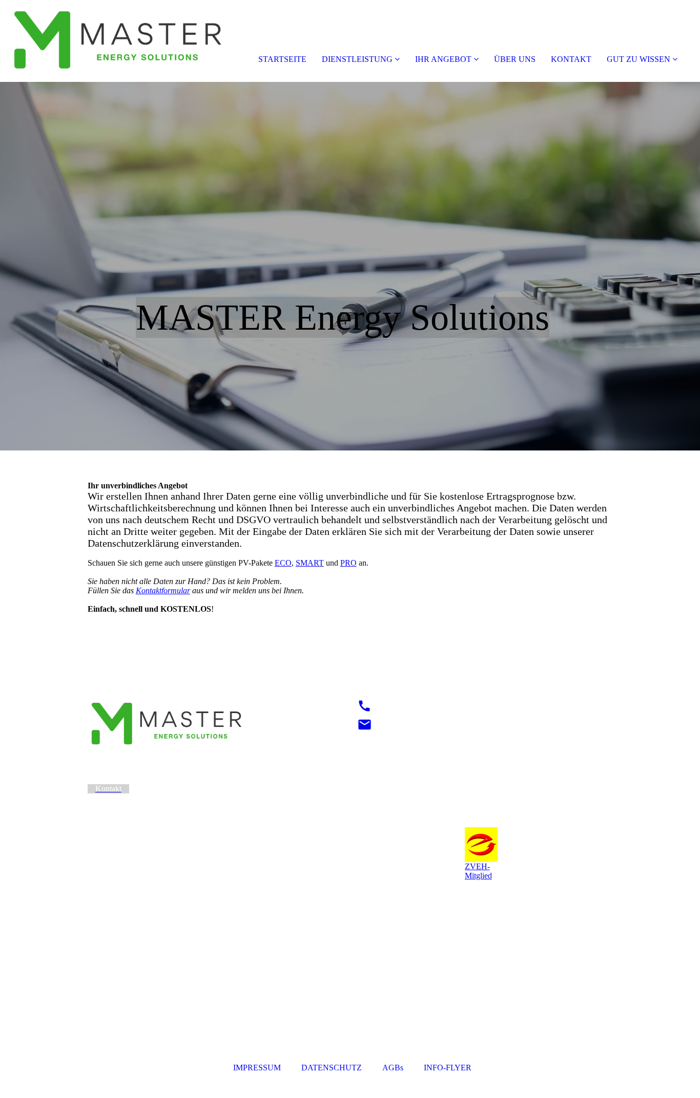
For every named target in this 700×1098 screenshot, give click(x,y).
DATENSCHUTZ (331, 1067)
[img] (118, 41)
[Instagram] (358, 788)
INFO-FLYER (447, 1067)
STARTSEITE (282, 59)
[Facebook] (357, 803)
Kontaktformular (163, 590)
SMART (310, 562)
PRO (348, 562)
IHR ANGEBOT (443, 59)
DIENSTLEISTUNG (357, 59)
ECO (283, 562)
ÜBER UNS (515, 59)
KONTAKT (571, 59)
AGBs (392, 1067)
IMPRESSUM (258, 1067)
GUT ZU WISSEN (638, 59)
